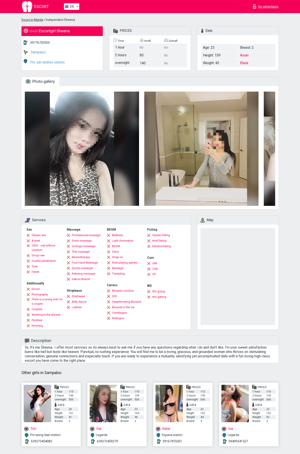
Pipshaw (37, 320)
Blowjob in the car (123, 307)
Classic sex (39, 235)
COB (155, 268)
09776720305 (40, 43)
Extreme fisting (161, 246)
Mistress (117, 235)
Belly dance (79, 301)
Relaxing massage (83, 273)
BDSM (116, 246)
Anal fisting (159, 240)
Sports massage (82, 268)
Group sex (38, 255)
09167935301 (172, 441)
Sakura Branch (81, 279)
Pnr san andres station (47, 62)
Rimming (37, 325)
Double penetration (44, 260)
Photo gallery (43, 81)
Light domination (123, 240)
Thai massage (81, 251)
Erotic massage (82, 240)
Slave (115, 251)
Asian (244, 55)
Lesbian (77, 307)
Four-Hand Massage (85, 262)
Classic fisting (161, 235)
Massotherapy (81, 257)
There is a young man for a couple (47, 301)
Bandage (117, 268)
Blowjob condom (123, 290)
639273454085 (41, 441)
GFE (114, 296)
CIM (154, 263)
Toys (35, 266)
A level (36, 240)
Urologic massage (83, 246)
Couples (37, 309)
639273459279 (107, 441)
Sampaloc (38, 52)
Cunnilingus (119, 312)
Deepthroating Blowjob (126, 301)
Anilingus (118, 318)
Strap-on (117, 257)
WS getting (159, 296)
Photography (40, 294)
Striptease (78, 296)
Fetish (35, 271)
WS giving (158, 291)
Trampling (118, 273)
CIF (154, 274)
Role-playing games (124, 262)
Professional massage (86, 235)
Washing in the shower (46, 314)
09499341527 (238, 441)
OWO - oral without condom (43, 247)
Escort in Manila (32, 20)
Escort (36, 289)
